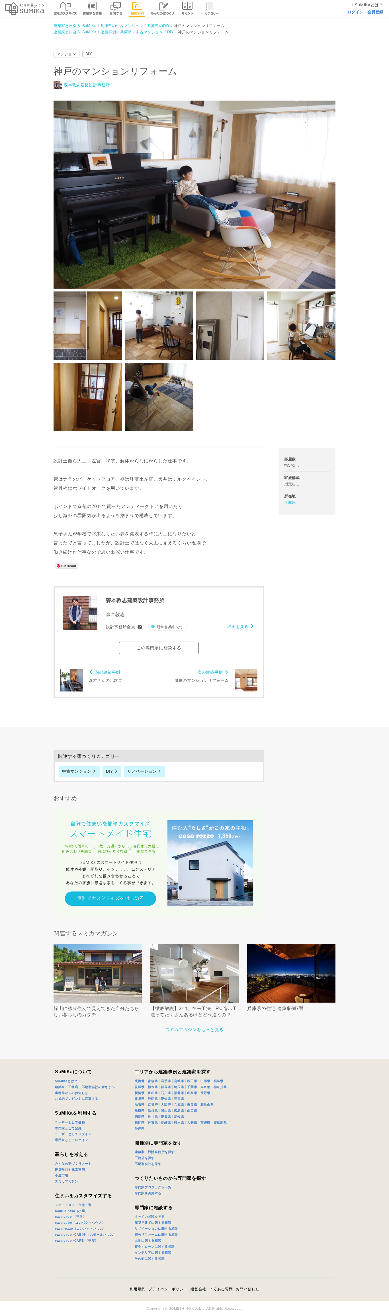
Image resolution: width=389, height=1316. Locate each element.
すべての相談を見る (150, 1216)
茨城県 (140, 1087)
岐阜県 (140, 1098)
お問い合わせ (247, 1289)
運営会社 (198, 1289)
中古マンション (76, 771)
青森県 (153, 1081)
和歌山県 (207, 1104)
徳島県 (140, 1116)
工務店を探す (145, 1158)
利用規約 (137, 1289)
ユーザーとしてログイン (73, 1134)
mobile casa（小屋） (72, 1211)
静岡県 (153, 1098)
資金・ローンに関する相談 (155, 1246)
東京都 (205, 1087)
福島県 (219, 1081)
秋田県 (192, 1081)
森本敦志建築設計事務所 (87, 85)
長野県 (205, 1093)
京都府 (153, 1104)
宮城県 (179, 1081)
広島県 (179, 1110)
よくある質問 (221, 1289)
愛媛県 (166, 1116)
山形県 (205, 1081)
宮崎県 (205, 1122)
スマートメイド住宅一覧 (73, 1205)
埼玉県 (179, 1087)
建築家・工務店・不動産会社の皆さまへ (85, 1087)
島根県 (153, 1110)
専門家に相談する (154, 1207)
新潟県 (140, 1093)
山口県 (192, 1110)
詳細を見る (238, 626)
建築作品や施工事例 (70, 1169)
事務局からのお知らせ (71, 1093)
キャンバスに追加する (198, 188)
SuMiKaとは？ (66, 1081)
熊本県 (179, 1122)
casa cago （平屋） (70, 1216)
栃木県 (153, 1087)
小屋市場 (61, 1175)
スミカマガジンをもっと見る (194, 1029)
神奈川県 (220, 1087)
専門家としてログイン (71, 1140)
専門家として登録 (68, 1128)
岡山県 (166, 1110)
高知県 (179, 1116)
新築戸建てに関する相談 (153, 1222)
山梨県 (192, 1093)
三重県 (179, 1098)
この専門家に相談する (159, 647)
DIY (88, 54)
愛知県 (166, 1098)
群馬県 (166, 1087)
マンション (66, 54)
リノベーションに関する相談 (156, 1228)
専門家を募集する (148, 1193)
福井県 (179, 1093)
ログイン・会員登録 (365, 12)
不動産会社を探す (148, 1164)
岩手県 (166, 1081)
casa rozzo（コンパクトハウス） (81, 1228)
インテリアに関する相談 (153, 1252)
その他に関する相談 (150, 1258)
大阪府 (166, 1104)
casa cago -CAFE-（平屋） (76, 1240)
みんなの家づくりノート (73, 1163)
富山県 (153, 1093)
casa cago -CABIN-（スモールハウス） (85, 1234)
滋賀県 (140, 1104)
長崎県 (166, 1122)
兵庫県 (290, 502)
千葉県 (192, 1087)
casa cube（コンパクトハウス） (80, 1222)
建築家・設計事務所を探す (155, 1152)
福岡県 (140, 1122)
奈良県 (192, 1104)
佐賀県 (153, 1122)
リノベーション (142, 771)
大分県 (192, 1122)
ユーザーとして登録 (70, 1122)
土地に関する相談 (148, 1240)
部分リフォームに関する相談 (156, 1234)
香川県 (153, 1116)
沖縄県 (140, 1128)
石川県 (166, 1093)
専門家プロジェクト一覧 (153, 1187)
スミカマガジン (66, 1181)
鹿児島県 (220, 1122)
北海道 (140, 1081)
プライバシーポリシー (167, 1289)
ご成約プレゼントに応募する (76, 1098)
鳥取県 (140, 1110)
